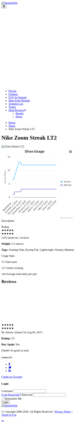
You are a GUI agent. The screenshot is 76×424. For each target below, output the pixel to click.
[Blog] (9, 370)
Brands (20, 113)
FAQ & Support (17, 97)
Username (7, 391)
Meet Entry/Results (19, 100)
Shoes (19, 116)
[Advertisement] (38, 48)
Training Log (15, 103)
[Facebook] (9, 364)
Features (13, 94)
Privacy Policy (63, 411)
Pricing (12, 90)
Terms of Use (8, 414)
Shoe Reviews (16, 110)
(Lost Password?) (11, 394)
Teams (12, 106)
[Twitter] (9, 367)
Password (27, 394)
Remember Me (13, 398)
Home (11, 122)
